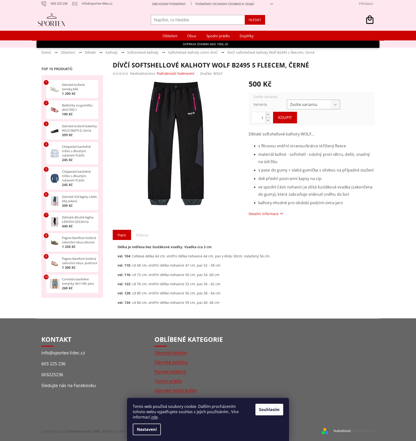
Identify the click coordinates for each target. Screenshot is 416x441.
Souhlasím (269, 409)
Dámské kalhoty (171, 353)
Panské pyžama (170, 371)
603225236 (52, 374)
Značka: (211, 73)
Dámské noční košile (176, 390)
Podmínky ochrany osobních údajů (224, 4)
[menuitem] (170, 35)
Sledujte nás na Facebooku (68, 385)
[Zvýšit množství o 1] (268, 115)
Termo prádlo (168, 381)
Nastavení (147, 429)
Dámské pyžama (171, 362)
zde (154, 417)
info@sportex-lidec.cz (63, 353)
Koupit (285, 117)
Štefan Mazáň (363, 430)
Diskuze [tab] (142, 235)
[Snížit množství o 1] (268, 120)
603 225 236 (53, 363)
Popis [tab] (122, 235)
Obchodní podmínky (169, 4)
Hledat (255, 19)
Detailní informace (264, 213)
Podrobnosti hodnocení (175, 73)
